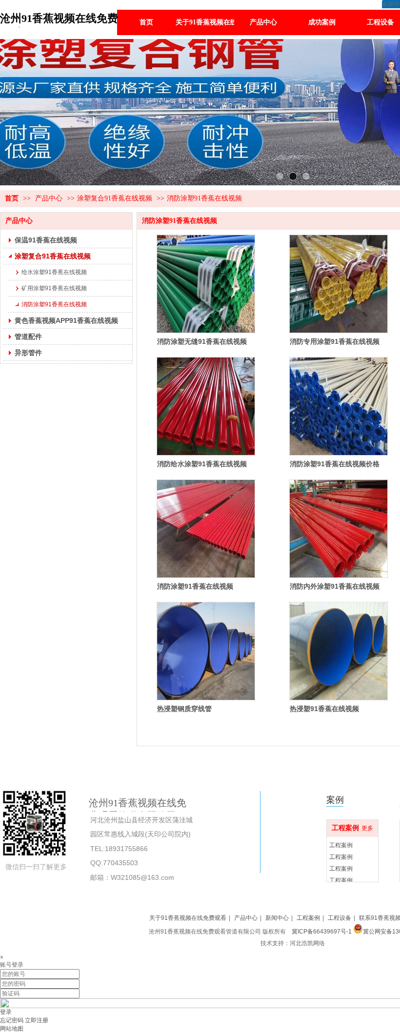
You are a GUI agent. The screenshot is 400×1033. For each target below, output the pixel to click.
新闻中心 (277, 917)
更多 (367, 828)
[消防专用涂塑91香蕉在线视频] (338, 284)
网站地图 (11, 1028)
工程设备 (339, 917)
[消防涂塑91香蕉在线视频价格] (338, 406)
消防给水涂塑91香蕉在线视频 (202, 464)
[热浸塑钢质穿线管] (206, 651)
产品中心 (48, 198)
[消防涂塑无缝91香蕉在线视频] (206, 284)
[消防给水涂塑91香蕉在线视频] (206, 406)
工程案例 (345, 828)
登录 (6, 1012)
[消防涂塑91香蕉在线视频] (206, 528)
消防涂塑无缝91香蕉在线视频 (202, 341)
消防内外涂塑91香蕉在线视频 (335, 586)
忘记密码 (11, 1020)
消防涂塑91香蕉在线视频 (204, 198)
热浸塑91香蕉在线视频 (324, 709)
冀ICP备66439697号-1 (321, 931)
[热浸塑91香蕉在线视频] (338, 651)
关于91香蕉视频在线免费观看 (187, 917)
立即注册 (36, 1020)
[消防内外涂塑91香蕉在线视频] (338, 528)
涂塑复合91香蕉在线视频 (114, 198)
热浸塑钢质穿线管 (184, 709)
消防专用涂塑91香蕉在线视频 (335, 341)
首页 (12, 198)
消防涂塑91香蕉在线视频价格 (335, 464)
